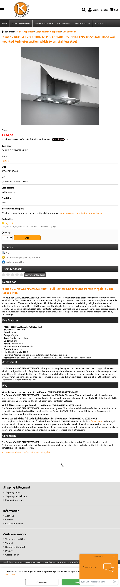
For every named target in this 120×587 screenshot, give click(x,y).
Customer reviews (14, 523)
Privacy (8, 550)
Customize (42, 582)
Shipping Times (12, 492)
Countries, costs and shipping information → (80, 212)
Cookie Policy (10, 574)
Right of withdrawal (15, 546)
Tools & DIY (100, 23)
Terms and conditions (15, 539)
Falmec (5, 160)
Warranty (9, 542)
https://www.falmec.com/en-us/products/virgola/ (26, 452)
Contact (9, 519)
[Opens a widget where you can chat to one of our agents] (98, 569)
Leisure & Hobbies (82, 23)
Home (4, 23)
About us (9, 515)
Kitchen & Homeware (44, 23)
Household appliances (21, 23)
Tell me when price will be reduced (22, 257)
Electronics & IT (64, 23)
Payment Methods (14, 500)
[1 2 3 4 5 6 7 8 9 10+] (7, 238)
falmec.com (96, 421)
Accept (78, 582)
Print (7, 252)
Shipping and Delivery (16, 496)
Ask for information (14, 262)
